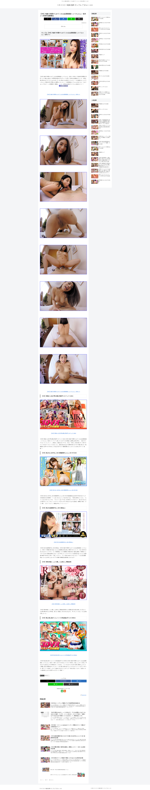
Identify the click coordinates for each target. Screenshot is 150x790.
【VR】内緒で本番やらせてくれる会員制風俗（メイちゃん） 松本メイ (63, 94)
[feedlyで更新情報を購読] (62, 691)
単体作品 (42, 675)
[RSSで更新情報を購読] (65, 691)
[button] (79, 19)
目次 (62, 26)
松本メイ (47, 675)
